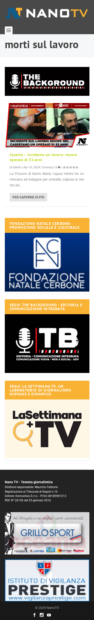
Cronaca (47, 167)
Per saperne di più (28, 197)
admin (17, 167)
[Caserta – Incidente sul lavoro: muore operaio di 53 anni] (47, 125)
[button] (47, 81)
